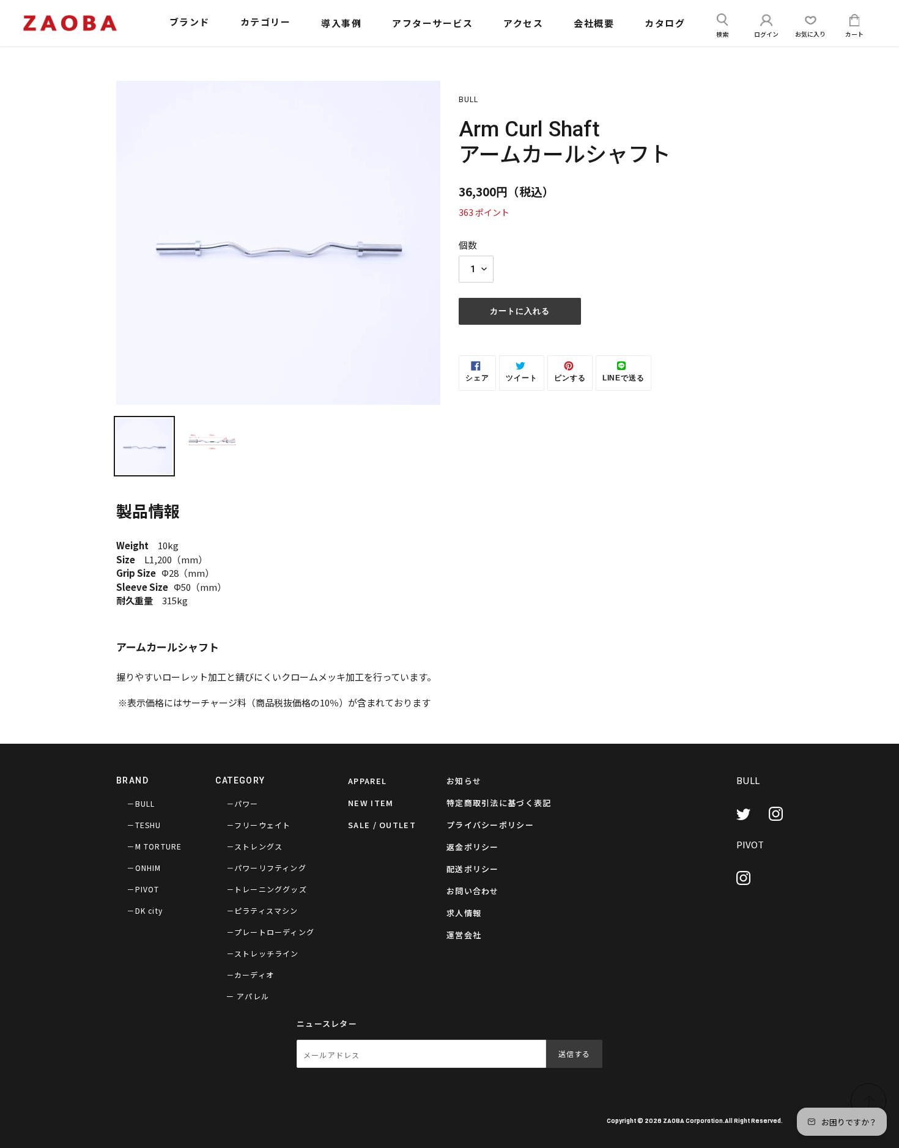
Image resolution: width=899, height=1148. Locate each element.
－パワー (242, 803)
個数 (468, 245)
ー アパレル (247, 996)
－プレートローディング (270, 932)
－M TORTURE (154, 846)
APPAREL (367, 781)
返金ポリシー (472, 847)
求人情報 (463, 913)
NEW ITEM (370, 803)
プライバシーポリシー (490, 825)
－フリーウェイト (258, 825)
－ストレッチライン (262, 953)
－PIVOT (143, 889)
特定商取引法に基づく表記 (499, 803)
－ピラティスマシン (262, 910)
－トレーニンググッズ (266, 889)
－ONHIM (144, 867)
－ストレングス (254, 846)
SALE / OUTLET (382, 825)
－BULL (141, 803)
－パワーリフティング (266, 867)
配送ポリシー (472, 869)
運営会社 (463, 935)
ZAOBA (673, 1120)
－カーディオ (250, 974)
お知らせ (463, 781)
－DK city (145, 910)
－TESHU (144, 825)
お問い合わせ (472, 891)
